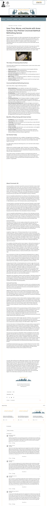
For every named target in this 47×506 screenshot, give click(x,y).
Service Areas (9, 19)
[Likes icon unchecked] (9, 443)
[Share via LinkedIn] (11, 397)
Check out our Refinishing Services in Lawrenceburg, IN (8, 417)
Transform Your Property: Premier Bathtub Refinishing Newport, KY (38, 417)
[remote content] (23, 170)
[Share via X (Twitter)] (9, 397)
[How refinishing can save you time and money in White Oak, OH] (23, 411)
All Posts (3, 19)
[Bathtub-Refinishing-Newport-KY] (38, 411)
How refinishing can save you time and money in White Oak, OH (23, 417)
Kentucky (15, 19)
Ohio (20, 19)
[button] (43, 19)
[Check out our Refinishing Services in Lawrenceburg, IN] (8, 411)
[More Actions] (39, 435)
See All (44, 405)
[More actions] (39, 25)
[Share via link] (13, 397)
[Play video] (23, 56)
